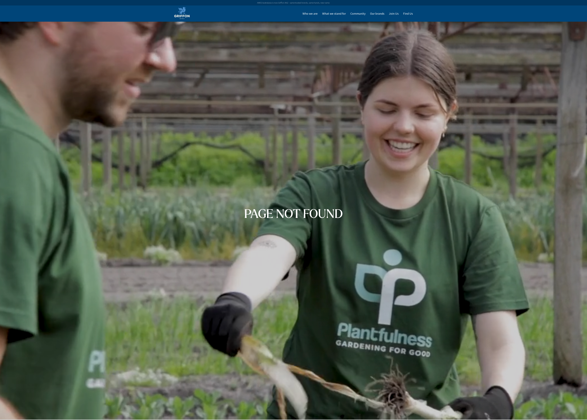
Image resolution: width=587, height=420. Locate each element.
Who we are (310, 14)
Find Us (408, 14)
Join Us (394, 14)
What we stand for (334, 14)
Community (357, 14)
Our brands (377, 14)
